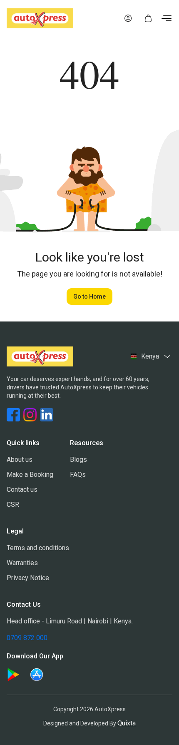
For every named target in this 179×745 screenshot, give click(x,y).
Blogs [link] (78, 459)
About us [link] (19, 459)
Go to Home (89, 296)
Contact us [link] (22, 489)
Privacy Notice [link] (28, 578)
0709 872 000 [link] (27, 638)
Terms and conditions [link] (38, 548)
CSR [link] (13, 504)
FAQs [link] (78, 474)
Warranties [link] (22, 563)
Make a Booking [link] (30, 474)
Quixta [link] (126, 723)
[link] (128, 18)
